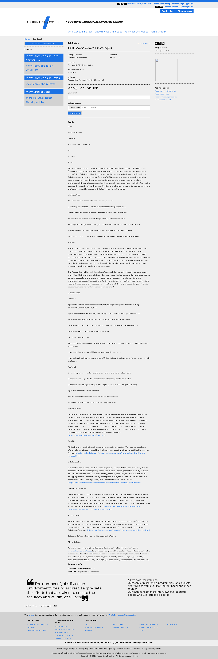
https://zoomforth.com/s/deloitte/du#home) (87, 435)
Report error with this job (165, 91)
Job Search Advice (120, 627)
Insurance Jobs (61, 632)
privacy (32, 615)
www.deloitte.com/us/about (80, 551)
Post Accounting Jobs (136, 32)
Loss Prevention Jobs (64, 635)
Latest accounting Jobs (36, 630)
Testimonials (117, 624)
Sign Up (88, 624)
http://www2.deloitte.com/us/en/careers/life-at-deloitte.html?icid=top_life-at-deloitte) (105, 482)
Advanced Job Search (148, 624)
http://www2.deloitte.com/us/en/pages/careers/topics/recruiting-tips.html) (118, 530)
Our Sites (31, 627)
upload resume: (74, 103)
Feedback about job (163, 100)
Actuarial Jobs (61, 626)
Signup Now (185, 11)
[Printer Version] (162, 43)
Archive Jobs (172, 624)
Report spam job (162, 94)
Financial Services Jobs (64, 629)
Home (27, 39)
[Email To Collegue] (159, 43)
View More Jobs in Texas (40, 84)
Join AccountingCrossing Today (43, 43)
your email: (72, 93)
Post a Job (167, 11)
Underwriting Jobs (63, 638)
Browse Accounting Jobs (108, 32)
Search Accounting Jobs (79, 32)
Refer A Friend (158, 32)
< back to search (143, 43)
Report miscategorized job (166, 97)
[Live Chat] (156, 43)
